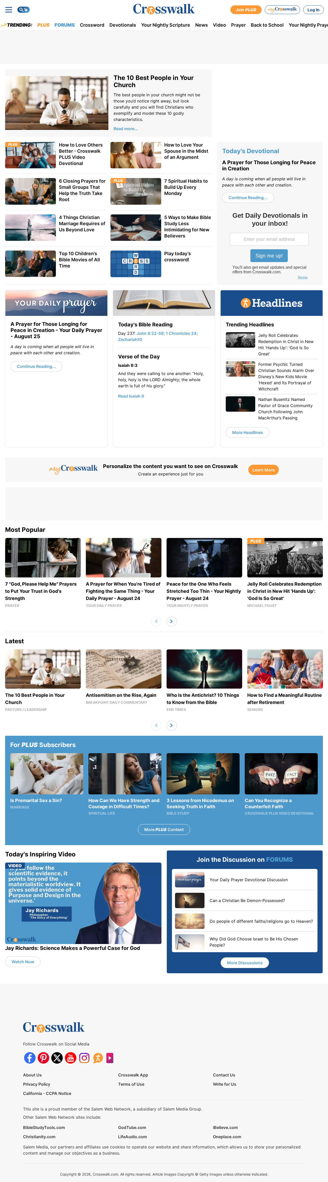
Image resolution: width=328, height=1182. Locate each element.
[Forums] (98, 1058)
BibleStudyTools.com (44, 1127)
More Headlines (247, 432)
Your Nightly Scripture (165, 25)
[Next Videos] (172, 621)
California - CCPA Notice (47, 1093)
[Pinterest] (43, 1058)
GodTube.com (132, 1127)
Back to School (267, 25)
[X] (57, 1058)
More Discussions (245, 962)
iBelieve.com (225, 1127)
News (201, 25)
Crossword (92, 25)
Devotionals (122, 25)
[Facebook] (30, 1058)
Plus (43, 25)
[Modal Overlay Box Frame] (270, 246)
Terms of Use (131, 1084)
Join (246, 9)
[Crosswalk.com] (164, 9)
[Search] (23, 10)
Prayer (238, 25)
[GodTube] (111, 1058)
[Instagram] (84, 1058)
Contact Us (224, 1074)
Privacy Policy (36, 1084)
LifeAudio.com (132, 1136)
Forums (65, 25)
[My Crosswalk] (282, 9)
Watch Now (23, 961)
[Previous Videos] (156, 621)
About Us (32, 1074)
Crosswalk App (133, 1074)
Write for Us (224, 1084)
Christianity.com (39, 1136)
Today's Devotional (250, 151)
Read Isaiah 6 (131, 396)
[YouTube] (70, 1058)
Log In (314, 9)
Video (219, 25)
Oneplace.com (227, 1136)
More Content (164, 829)
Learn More (263, 469)
